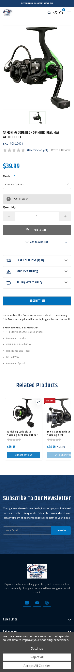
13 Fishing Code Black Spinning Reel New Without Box (22, 435)
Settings (37, 648)
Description (37, 301)
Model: (9, 176)
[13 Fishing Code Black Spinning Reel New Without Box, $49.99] (23, 413)
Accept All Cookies (37, 666)
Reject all (37, 657)
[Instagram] (47, 603)
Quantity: (10, 207)
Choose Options (23, 455)
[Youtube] (37, 603)
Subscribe (61, 530)
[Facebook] (27, 603)
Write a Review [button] (60, 150)
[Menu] (69, 12)
